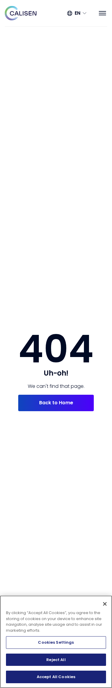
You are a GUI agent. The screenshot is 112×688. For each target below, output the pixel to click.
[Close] (104, 603)
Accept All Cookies (56, 677)
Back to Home (56, 402)
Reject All (55, 660)
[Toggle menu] (102, 13)
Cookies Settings (56, 642)
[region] (56, 642)
